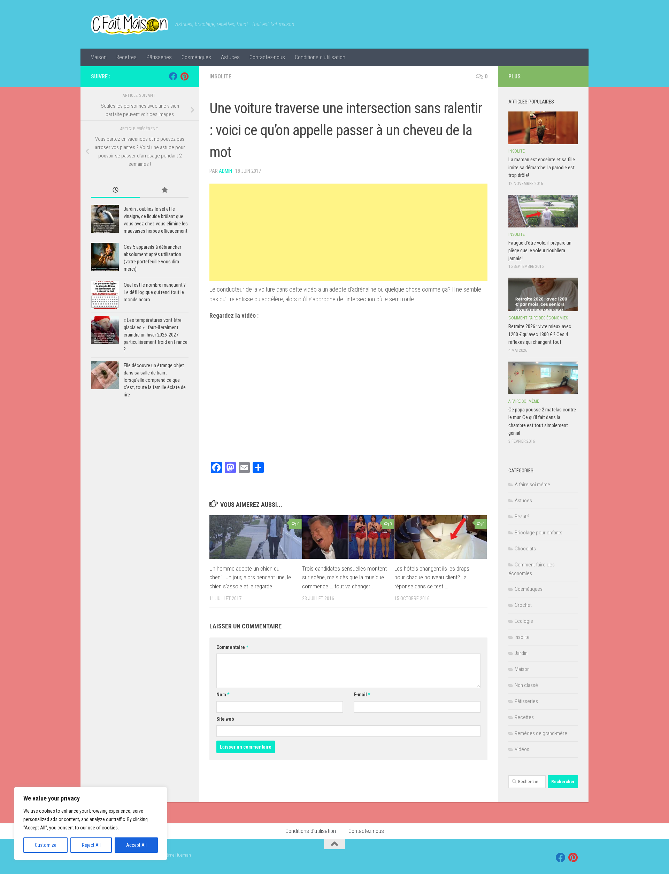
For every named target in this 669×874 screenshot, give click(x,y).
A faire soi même (523, 401)
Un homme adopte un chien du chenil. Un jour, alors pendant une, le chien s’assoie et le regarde (250, 577)
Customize (45, 845)
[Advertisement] (348, 232)
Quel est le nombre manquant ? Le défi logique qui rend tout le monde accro (155, 292)
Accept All (136, 845)
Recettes (126, 57)
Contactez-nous (267, 57)
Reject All (91, 845)
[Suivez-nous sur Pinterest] (184, 76)
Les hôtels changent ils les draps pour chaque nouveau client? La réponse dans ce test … (431, 577)
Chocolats (525, 549)
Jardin (521, 653)
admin (225, 171)
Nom (222, 694)
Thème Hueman (176, 855)
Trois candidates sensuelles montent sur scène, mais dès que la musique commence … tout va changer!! (344, 577)
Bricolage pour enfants (538, 532)
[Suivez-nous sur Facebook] (173, 76)
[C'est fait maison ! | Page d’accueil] (129, 24)
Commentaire (232, 647)
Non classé (526, 685)
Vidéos (522, 749)
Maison (99, 57)
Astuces (230, 57)
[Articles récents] (115, 190)
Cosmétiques (196, 57)
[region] (90, 823)
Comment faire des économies (538, 318)
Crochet (523, 605)
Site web (225, 719)
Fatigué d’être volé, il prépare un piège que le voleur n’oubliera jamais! (539, 251)
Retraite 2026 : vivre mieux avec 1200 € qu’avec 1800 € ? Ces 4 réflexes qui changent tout (539, 334)
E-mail (362, 694)
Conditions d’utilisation (320, 57)
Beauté (522, 516)
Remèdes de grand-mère (541, 733)
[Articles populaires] (164, 190)
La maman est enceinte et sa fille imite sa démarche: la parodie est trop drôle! (541, 167)
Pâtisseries (159, 57)
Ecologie (524, 621)
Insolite (220, 76)
